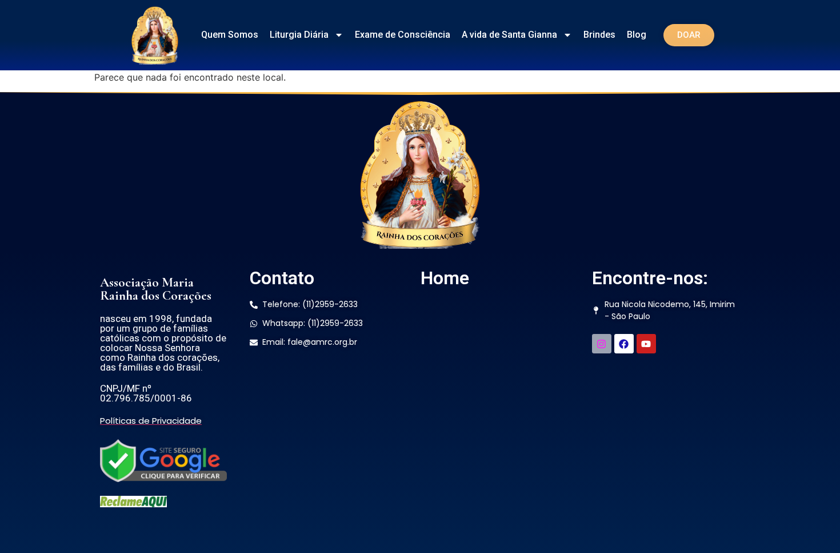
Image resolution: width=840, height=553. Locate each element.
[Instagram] (601, 343)
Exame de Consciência (402, 34)
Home (445, 278)
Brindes (599, 34)
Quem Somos (229, 34)
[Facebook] (624, 343)
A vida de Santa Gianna (509, 34)
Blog (636, 34)
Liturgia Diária (299, 34)
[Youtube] (646, 343)
